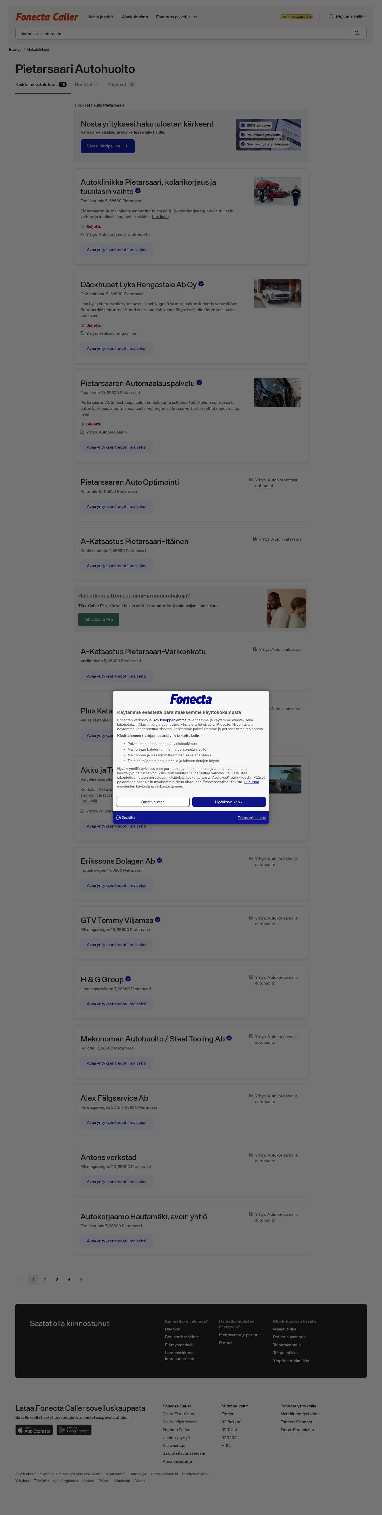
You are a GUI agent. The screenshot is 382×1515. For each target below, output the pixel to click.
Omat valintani (153, 802)
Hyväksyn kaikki (229, 802)
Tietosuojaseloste (252, 818)
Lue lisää (251, 781)
